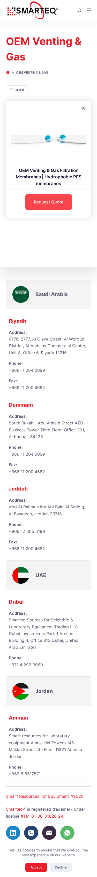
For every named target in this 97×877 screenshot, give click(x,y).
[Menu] (89, 10)
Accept (36, 867)
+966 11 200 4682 (27, 471)
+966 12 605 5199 (27, 531)
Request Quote (48, 201)
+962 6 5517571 (25, 773)
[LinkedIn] (13, 833)
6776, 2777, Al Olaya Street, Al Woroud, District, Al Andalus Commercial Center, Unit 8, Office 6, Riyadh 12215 (47, 345)
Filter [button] (19, 90)
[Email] (49, 833)
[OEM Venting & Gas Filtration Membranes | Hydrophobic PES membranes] (48, 131)
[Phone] (31, 833)
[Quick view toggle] (83, 109)
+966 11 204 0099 (27, 370)
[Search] (79, 10)
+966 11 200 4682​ (27, 387)
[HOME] (8, 72)
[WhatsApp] (67, 833)
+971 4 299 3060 (26, 664)
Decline (61, 867)
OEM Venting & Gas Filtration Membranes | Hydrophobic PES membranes (48, 177)
